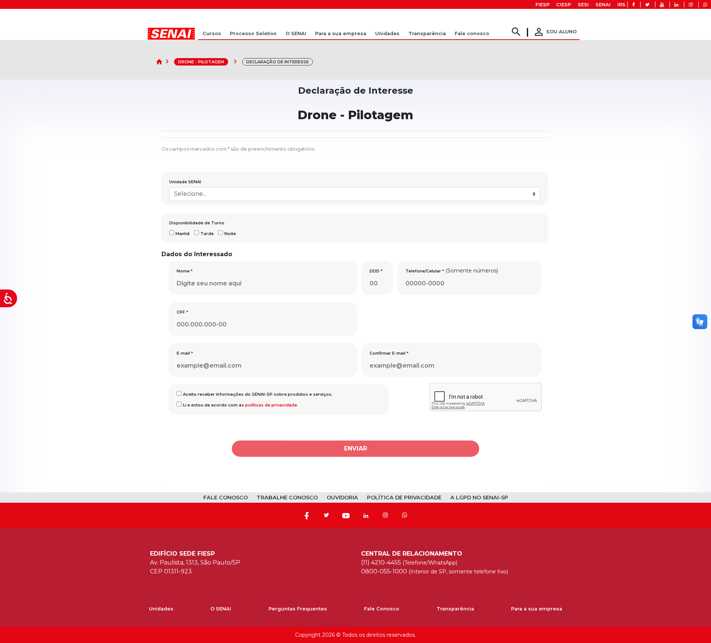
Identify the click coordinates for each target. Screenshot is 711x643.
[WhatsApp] (405, 515)
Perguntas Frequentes (297, 609)
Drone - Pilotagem (201, 61)
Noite (230, 233)
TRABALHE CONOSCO (287, 497)
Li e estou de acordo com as (240, 405)
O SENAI (220, 609)
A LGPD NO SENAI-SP (479, 497)
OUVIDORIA (342, 497)
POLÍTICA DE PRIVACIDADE (404, 497)
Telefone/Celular (424, 271)
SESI (583, 4)
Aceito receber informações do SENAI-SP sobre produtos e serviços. (258, 394)
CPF (182, 312)
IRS (621, 4)
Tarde (207, 233)
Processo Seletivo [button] (253, 33)
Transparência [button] (427, 33)
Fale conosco (472, 33)
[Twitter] (326, 515)
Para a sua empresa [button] (340, 33)
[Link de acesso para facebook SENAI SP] (633, 4)
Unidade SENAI (185, 181)
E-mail (185, 353)
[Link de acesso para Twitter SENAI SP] (647, 4)
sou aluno (555, 31)
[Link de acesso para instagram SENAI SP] (691, 4)
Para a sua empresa (536, 609)
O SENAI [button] (296, 33)
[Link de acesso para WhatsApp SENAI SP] (705, 4)
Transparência (455, 609)
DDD (376, 271)
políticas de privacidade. (271, 405)
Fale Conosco (381, 609)
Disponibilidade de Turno (196, 222)
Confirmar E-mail (389, 353)
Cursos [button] (212, 33)
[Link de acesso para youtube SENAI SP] (662, 4)
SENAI (603, 4)
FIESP (542, 4)
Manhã (183, 233)
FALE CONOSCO (225, 497)
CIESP (563, 4)
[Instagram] (385, 515)
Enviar (355, 448)
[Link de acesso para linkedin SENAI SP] (676, 4)
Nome (185, 271)
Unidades (387, 33)
